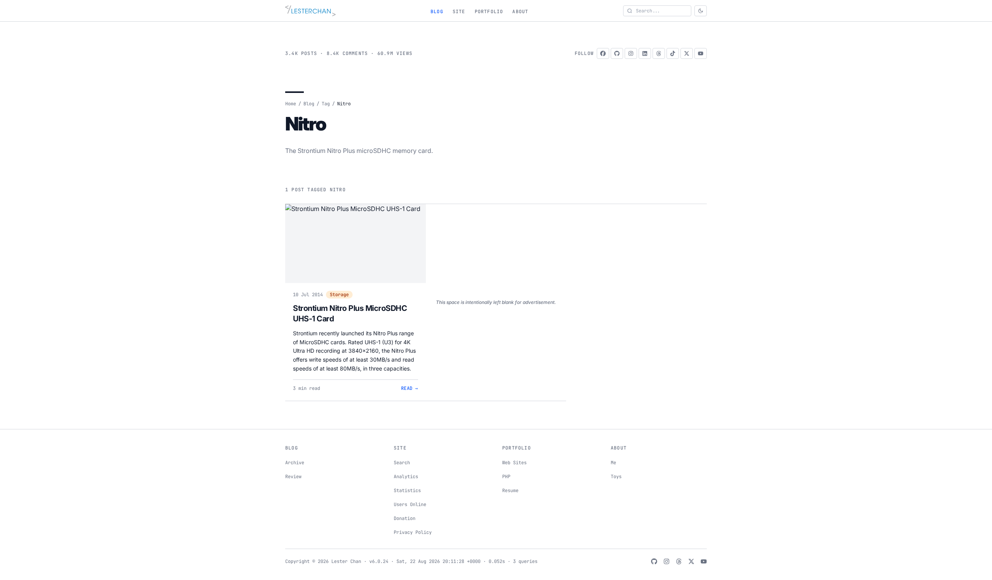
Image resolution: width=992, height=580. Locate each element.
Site (459, 12)
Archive (294, 463)
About (520, 12)
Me (613, 463)
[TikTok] (672, 53)
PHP (506, 477)
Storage (339, 295)
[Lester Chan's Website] (310, 10)
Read (409, 388)
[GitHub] (617, 53)
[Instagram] (631, 53)
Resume (510, 490)
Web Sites (514, 463)
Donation (404, 518)
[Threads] (659, 53)
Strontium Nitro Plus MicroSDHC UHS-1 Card (350, 314)
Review (293, 477)
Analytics (406, 477)
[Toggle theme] (700, 10)
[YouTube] (700, 53)
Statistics (407, 490)
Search (402, 463)
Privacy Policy (413, 532)
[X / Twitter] (686, 53)
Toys (616, 477)
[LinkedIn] (645, 53)
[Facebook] (603, 53)
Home (290, 104)
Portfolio (489, 12)
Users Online (410, 504)
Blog (437, 12)
